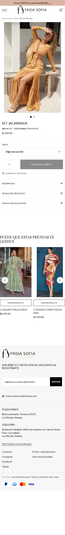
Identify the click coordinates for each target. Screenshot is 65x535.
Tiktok (5, 466)
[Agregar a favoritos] (5, 252)
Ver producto (16, 303)
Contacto (7, 451)
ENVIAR (56, 381)
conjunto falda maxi (13, 309)
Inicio (4, 18)
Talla (5, 144)
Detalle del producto (13, 193)
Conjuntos (13, 18)
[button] (4, 10)
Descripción (8, 183)
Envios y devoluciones (14, 203)
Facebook (7, 461)
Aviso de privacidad (42, 456)
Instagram (7, 456)
